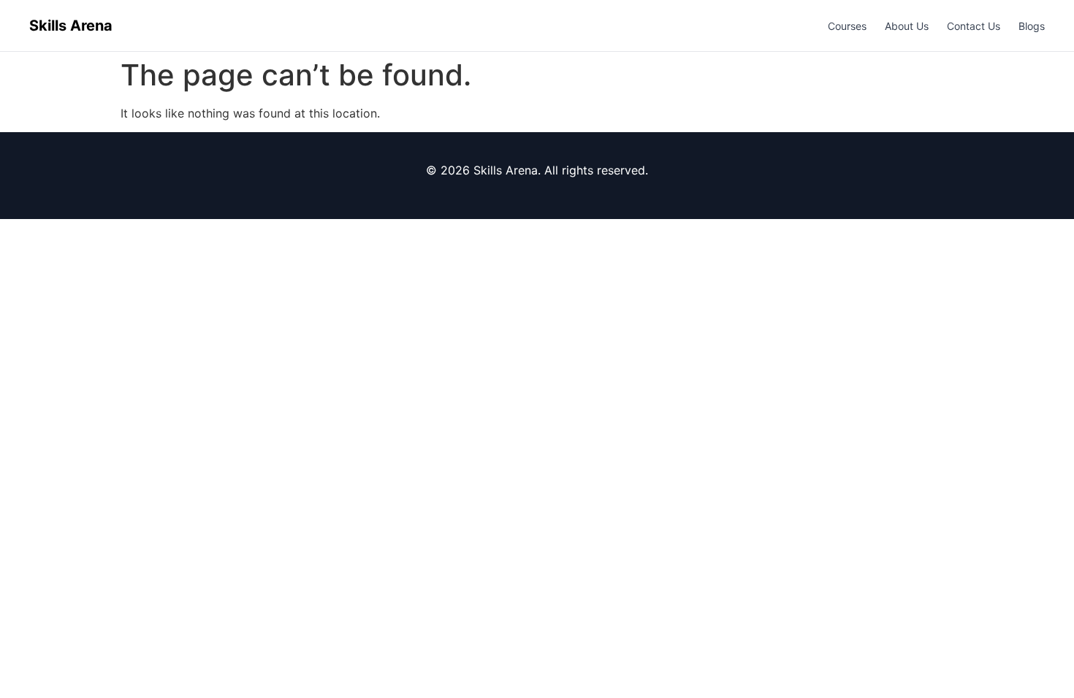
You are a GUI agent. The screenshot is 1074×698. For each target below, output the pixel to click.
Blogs (1031, 26)
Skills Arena (71, 25)
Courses (847, 26)
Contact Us (973, 26)
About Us (907, 26)
